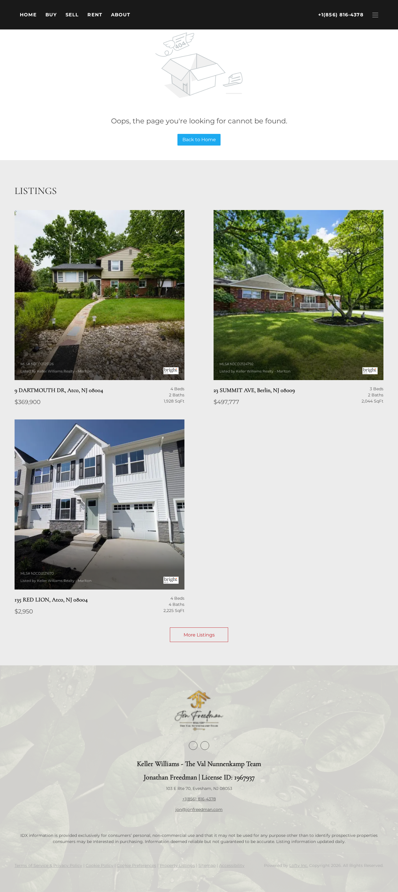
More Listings (199, 635)
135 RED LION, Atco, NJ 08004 (51, 599)
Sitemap (207, 865)
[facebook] (193, 745)
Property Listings (177, 865)
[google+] (204, 745)
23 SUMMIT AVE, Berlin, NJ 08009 (254, 390)
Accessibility (231, 865)
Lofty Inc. (298, 865)
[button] (51, 15)
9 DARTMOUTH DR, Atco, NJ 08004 (59, 390)
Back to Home (199, 139)
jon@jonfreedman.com (199, 809)
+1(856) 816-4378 (199, 799)
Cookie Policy (99, 865)
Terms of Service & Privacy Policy (48, 865)
